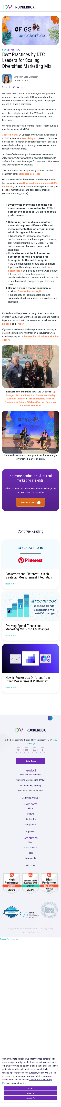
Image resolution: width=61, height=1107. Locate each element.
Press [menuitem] (30, 852)
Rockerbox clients (30, 173)
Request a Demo (28, 502)
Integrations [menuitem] (30, 824)
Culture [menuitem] (30, 813)
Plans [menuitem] (30, 808)
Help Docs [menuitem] (30, 865)
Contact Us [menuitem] (30, 819)
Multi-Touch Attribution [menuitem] (30, 774)
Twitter (20, 323)
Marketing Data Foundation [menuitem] (30, 790)
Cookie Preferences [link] (9, 939)
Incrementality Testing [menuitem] (30, 785)
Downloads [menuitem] (30, 858)
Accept (31, 1088)
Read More (10, 584)
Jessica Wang (10, 134)
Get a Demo (30, 761)
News (5, 50)
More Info (30, 1098)
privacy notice (12, 1066)
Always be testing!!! (29, 291)
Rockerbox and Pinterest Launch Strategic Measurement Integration (28, 575)
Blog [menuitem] (30, 842)
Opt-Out (30, 1093)
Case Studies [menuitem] (30, 847)
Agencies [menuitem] (30, 831)
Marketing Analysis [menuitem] (30, 797)
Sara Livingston (29, 138)
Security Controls (30, 932)
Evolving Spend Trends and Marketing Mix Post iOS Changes (27, 627)
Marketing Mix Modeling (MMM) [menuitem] (30, 779)
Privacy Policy (46, 928)
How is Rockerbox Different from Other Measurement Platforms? (27, 679)
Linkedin (7, 323)
